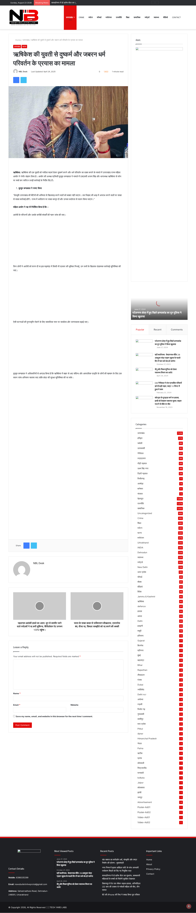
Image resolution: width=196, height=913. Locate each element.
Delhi (140, 621)
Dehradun (142, 552)
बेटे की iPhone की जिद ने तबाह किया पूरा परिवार (121, 894)
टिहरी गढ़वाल (142, 473)
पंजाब (140, 680)
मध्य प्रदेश (142, 724)
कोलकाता (141, 787)
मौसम (139, 582)
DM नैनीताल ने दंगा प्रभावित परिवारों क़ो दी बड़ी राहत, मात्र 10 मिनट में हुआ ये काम (168, 386)
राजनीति (119, 17)
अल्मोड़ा (140, 483)
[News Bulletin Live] (23, 17)
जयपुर (140, 797)
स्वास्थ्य (156, 17)
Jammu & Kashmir (146, 596)
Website (74, 705)
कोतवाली (141, 763)
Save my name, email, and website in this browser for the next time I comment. (54, 716)
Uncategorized (145, 513)
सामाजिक (137, 17)
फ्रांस (140, 758)
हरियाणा (140, 635)
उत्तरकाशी (141, 448)
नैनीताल (140, 453)
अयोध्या (140, 699)
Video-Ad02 (144, 822)
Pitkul (140, 729)
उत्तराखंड (69, 17)
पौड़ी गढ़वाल (142, 463)
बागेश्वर (140, 488)
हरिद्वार (140, 438)
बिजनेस (140, 645)
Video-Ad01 (144, 817)
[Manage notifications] (188, 906)
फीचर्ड (99, 17)
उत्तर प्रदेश (142, 572)
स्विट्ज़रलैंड (142, 768)
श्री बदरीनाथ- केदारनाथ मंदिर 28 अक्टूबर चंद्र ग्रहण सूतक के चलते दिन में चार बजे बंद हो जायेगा (167, 358)
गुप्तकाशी (141, 714)
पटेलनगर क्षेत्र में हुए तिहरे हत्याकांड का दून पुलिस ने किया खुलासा (156, 314)
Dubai (140, 684)
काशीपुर (140, 719)
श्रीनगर (140, 650)
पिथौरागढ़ (141, 478)
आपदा (140, 616)
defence (142, 606)
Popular (140, 329)
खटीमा (140, 753)
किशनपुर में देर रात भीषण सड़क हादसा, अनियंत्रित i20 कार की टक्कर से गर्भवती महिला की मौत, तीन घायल (121, 886)
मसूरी (139, 631)
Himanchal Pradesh (147, 738)
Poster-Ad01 (144, 807)
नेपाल (140, 743)
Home (18, 40)
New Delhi (142, 567)
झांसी (139, 792)
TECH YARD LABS (58, 907)
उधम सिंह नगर (143, 468)
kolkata (141, 777)
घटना (24, 46)
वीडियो (165, 17)
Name (17, 693)
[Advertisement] (68, 242)
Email (16, 705)
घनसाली (141, 773)
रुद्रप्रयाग (142, 458)
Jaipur (140, 782)
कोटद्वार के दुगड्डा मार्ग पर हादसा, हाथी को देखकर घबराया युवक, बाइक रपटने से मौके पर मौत (168, 401)
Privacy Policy (153, 869)
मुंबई (139, 655)
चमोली (140, 443)
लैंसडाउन (141, 675)
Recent (157, 329)
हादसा (140, 611)
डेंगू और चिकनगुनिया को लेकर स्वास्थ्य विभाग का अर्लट (166, 370)
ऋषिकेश (141, 601)
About (149, 864)
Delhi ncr (142, 694)
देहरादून (140, 498)
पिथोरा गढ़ (141, 709)
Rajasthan (142, 670)
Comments (177, 329)
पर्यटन (91, 17)
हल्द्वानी (140, 626)
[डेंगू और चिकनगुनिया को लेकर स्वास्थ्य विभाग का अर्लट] (144, 373)
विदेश (139, 591)
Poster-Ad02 (144, 812)
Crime (81, 17)
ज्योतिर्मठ (141, 689)
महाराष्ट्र (141, 660)
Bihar (140, 665)
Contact (176, 17)
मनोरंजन (109, 17)
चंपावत (140, 493)
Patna (140, 748)
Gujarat (141, 640)
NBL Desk (23, 71)
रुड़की (140, 704)
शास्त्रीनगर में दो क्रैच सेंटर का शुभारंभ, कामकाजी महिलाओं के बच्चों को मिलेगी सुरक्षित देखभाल (86, 2)
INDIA (140, 547)
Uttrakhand (143, 542)
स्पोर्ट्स (147, 17)
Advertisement (145, 802)
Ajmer (140, 733)
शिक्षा (127, 17)
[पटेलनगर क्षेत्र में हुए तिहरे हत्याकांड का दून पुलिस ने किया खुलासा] (144, 345)
